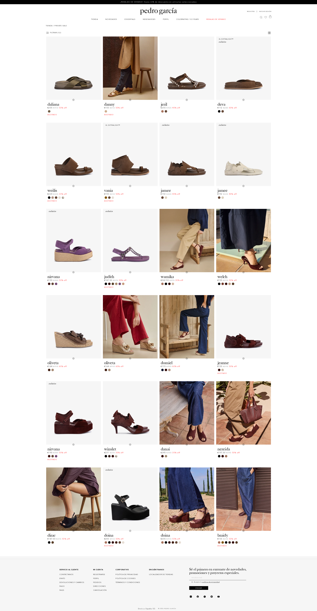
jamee (166, 190)
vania (108, 190)
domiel (166, 362)
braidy (222, 535)
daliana (53, 104)
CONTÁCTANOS (66, 574)
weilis (52, 190)
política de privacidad (211, 582)
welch (222, 276)
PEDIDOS (97, 582)
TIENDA (49, 26)
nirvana (53, 276)
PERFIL (96, 578)
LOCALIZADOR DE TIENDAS (161, 574)
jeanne (223, 362)
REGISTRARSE (99, 574)
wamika (167, 276)
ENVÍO (62, 578)
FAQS (61, 590)
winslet (110, 449)
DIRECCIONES (99, 586)
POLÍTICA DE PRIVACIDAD (127, 574)
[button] (94, 19)
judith (109, 276)
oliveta (52, 362)
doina (108, 535)
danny (109, 104)
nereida (223, 449)
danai (165, 449)
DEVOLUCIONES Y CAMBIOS (71, 582)
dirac (51, 535)
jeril (164, 104)
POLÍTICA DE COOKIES (126, 578)
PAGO (62, 586)
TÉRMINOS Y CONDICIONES (128, 582)
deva (221, 104)
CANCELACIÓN (100, 590)
